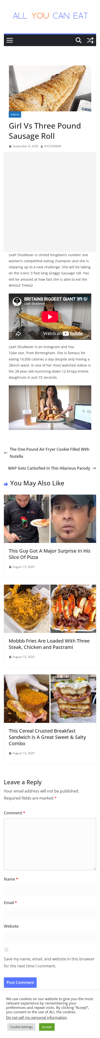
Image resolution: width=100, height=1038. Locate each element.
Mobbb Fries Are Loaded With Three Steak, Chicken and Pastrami (49, 644)
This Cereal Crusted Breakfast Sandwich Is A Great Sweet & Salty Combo (47, 737)
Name (11, 879)
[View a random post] (90, 40)
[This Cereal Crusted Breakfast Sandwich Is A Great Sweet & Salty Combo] (50, 677)
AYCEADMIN (52, 146)
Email (10, 902)
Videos (15, 114)
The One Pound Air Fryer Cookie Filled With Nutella (49, 453)
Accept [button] (47, 1027)
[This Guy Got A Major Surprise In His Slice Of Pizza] (50, 498)
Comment (14, 813)
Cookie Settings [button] (21, 1027)
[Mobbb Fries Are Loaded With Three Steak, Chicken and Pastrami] (50, 588)
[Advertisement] (50, 202)
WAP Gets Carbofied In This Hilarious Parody (49, 468)
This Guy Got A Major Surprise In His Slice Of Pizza (50, 554)
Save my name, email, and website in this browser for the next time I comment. (49, 962)
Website (11, 926)
